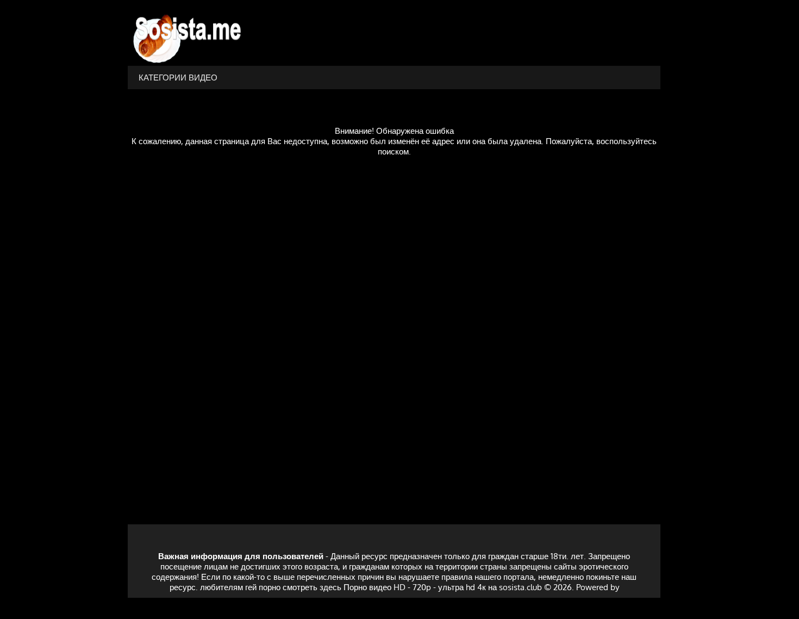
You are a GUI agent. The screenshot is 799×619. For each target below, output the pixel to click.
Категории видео (178, 77)
